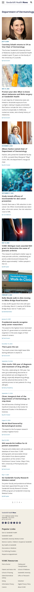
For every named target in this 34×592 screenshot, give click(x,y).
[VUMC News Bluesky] (20, 523)
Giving (4, 581)
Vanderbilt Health (7, 536)
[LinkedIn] (17, 523)
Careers (4, 587)
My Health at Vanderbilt (9, 545)
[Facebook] (6, 523)
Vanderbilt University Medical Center (13, 539)
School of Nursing (7, 572)
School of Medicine (24, 569)
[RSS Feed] (3, 523)
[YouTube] (8, 523)
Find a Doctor (6, 564)
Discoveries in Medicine (9, 548)
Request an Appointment (9, 554)
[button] (3, 2)
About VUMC (22, 587)
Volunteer (21, 581)
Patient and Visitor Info (9, 569)
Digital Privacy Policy (24, 584)
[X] (14, 523)
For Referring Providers (9, 551)
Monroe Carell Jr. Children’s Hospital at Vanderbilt (17, 542)
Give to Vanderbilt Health (9, 532)
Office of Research (23, 575)
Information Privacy (8, 584)
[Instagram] (11, 523)
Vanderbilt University (24, 572)
